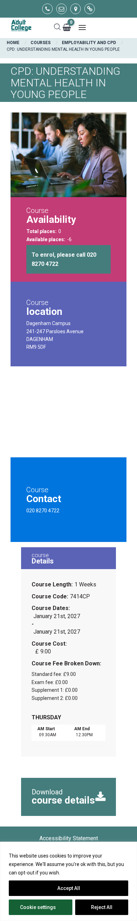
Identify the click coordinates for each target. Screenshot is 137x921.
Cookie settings (38, 907)
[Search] (57, 27)
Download (63, 797)
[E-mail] (61, 9)
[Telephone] (47, 9)
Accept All (68, 888)
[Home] (21, 25)
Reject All (101, 907)
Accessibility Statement (68, 838)
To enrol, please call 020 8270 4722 (64, 259)
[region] (68, 881)
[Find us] (75, 9)
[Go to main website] (90, 9)
